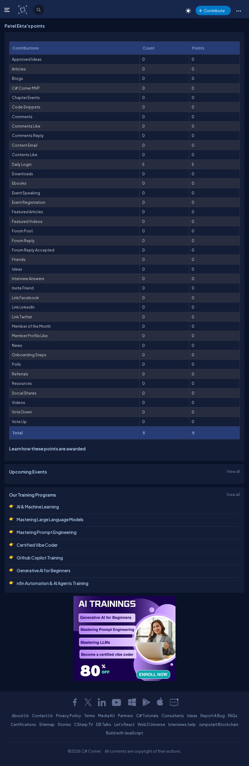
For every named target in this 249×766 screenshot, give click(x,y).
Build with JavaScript (124, 732)
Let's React (124, 724)
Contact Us (42, 715)
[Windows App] (132, 702)
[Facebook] (74, 702)
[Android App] (146, 702)
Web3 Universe (151, 724)
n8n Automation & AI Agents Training (52, 583)
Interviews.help (182, 724)
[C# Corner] (23, 9)
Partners (125, 715)
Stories (64, 724)
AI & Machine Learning (38, 506)
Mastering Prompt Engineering (47, 532)
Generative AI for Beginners (43, 570)
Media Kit (106, 715)
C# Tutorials (147, 715)
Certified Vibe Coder (37, 545)
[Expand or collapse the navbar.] (7, 9)
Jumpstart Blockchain (218, 724)
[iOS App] (160, 702)
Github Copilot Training (40, 557)
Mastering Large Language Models (50, 519)
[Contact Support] (174, 702)
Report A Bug (212, 715)
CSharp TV (83, 724)
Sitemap (47, 724)
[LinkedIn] (102, 702)
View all (233, 471)
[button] (238, 10)
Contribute (214, 10)
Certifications (23, 724)
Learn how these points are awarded (47, 448)
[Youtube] (117, 702)
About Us (20, 715)
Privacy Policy (68, 715)
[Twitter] (88, 702)
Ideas (192, 715)
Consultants (173, 715)
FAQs (232, 715)
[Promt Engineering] (124, 638)
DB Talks (103, 724)
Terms (89, 715)
